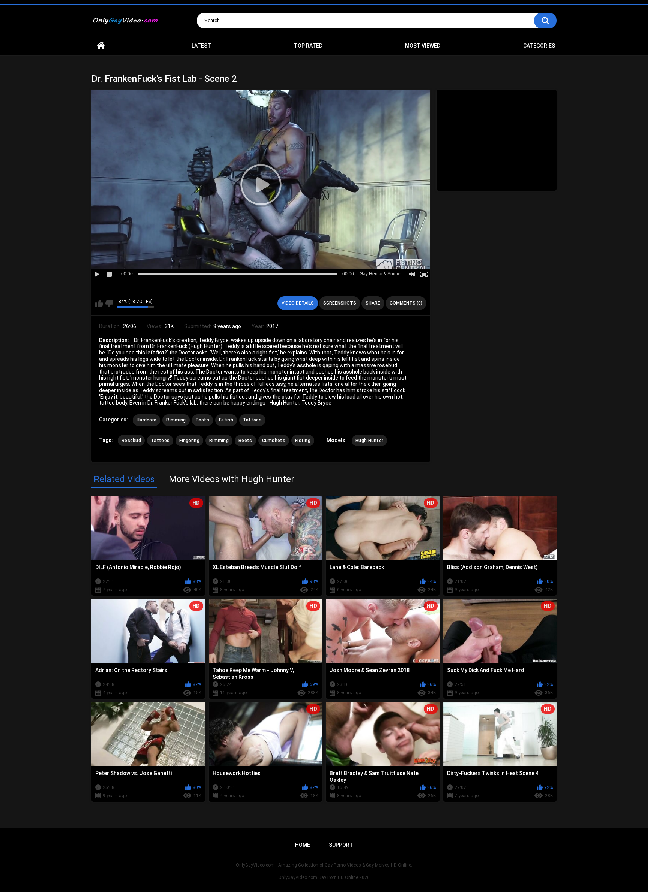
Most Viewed (422, 46)
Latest (201, 46)
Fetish (226, 420)
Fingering (189, 440)
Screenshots (339, 303)
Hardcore (146, 420)
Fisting (302, 440)
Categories (539, 46)
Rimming (176, 420)
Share (373, 303)
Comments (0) (406, 303)
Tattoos (252, 420)
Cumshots (273, 440)
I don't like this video (109, 303)
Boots (203, 420)
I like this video (99, 303)
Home (101, 45)
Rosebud (131, 440)
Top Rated (308, 46)
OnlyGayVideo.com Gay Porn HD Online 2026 (324, 877)
